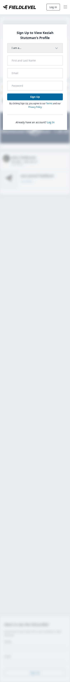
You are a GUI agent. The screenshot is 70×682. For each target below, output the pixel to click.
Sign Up (35, 96)
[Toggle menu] (65, 7)
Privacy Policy (35, 107)
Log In (51, 122)
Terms (49, 103)
